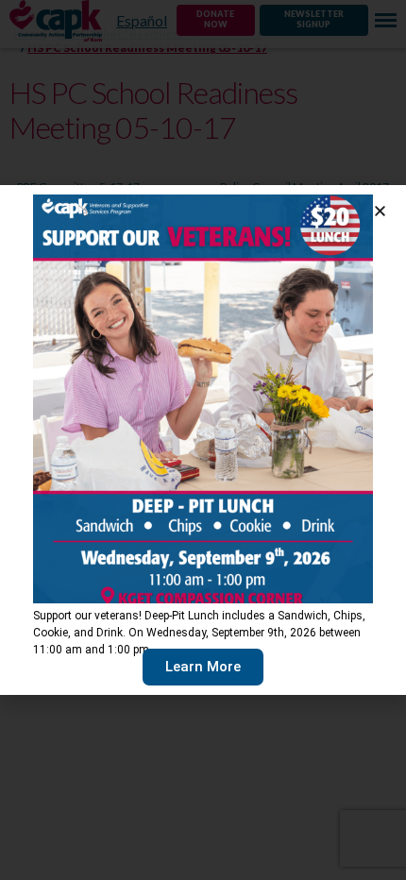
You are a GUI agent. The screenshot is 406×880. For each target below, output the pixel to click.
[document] (203, 440)
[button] (380, 211)
